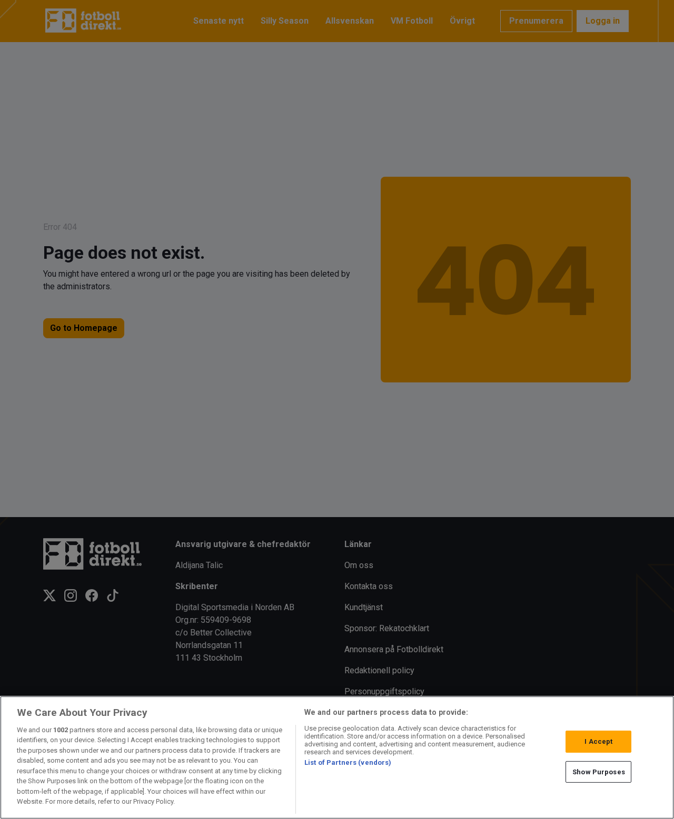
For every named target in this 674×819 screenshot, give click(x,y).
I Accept (598, 741)
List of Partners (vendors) (347, 762)
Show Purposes (598, 771)
